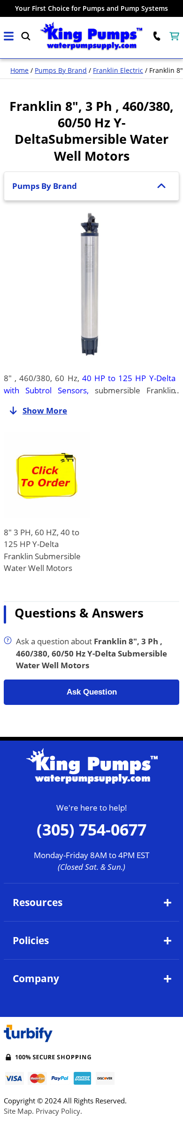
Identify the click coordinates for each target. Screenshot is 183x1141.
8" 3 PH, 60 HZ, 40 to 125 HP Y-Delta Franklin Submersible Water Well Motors (42, 550)
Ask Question (92, 692)
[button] (9, 36)
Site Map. (19, 1111)
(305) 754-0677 (91, 829)
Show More (45, 410)
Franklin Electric (118, 70)
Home (19, 70)
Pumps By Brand (61, 70)
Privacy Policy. (59, 1111)
